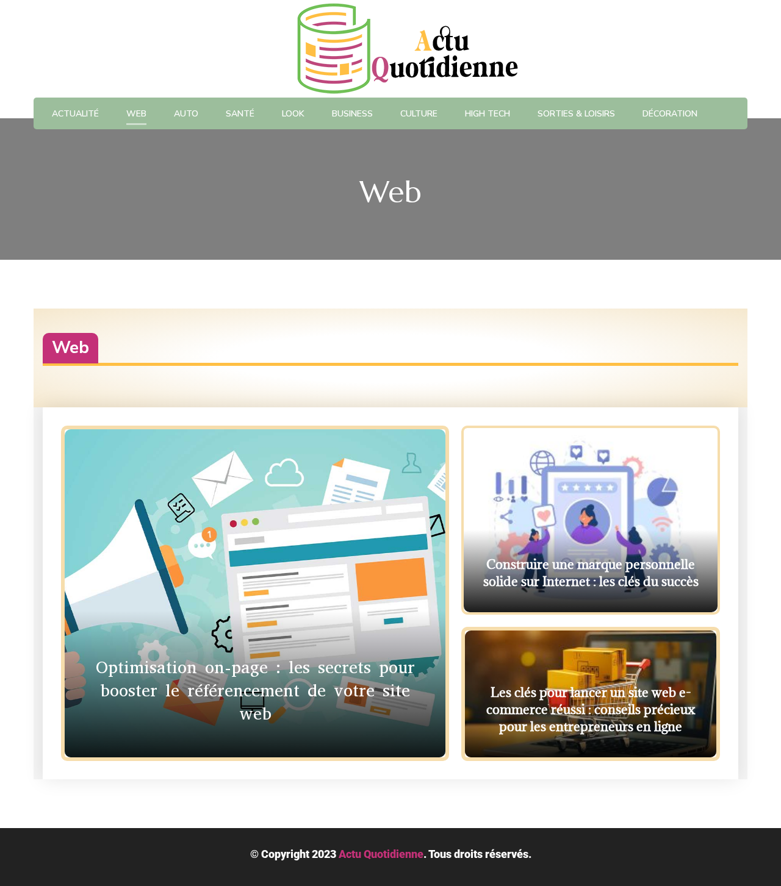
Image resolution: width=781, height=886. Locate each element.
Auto (186, 114)
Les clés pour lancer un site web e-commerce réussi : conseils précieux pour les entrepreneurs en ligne (590, 709)
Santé (240, 114)
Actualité (75, 114)
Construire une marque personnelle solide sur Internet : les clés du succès (591, 573)
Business (352, 114)
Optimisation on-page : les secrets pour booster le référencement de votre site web (255, 690)
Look (293, 114)
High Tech (487, 114)
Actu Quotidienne (381, 854)
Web (136, 114)
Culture (418, 114)
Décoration (669, 114)
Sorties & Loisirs (576, 114)
